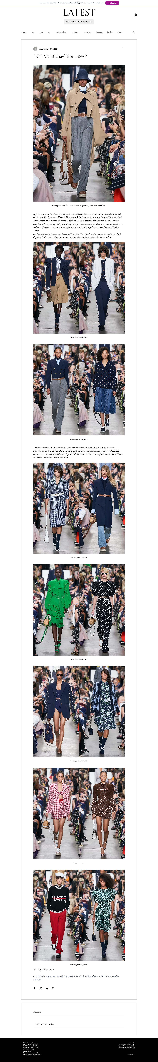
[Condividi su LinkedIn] (46, 988)
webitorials (76, 32)
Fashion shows (61, 32)
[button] (136, 14)
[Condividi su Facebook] (34, 988)
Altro (119, 32)
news (49, 32)
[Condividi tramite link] (52, 988)
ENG (41, 32)
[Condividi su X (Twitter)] (40, 988)
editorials (88, 32)
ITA (33, 32)
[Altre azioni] (123, 48)
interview (99, 32)
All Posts (24, 32)
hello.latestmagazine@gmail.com (33, 1054)
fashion (109, 32)
